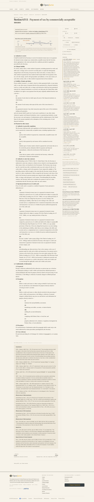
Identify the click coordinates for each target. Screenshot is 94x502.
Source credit (66, 79)
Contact (30, 498)
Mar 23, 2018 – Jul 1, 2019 (68, 81)
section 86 (46, 401)
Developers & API (68, 477)
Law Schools (45, 486)
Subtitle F (26, 14)
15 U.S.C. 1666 (38, 196)
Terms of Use (54, 498)
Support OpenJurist (74, 485)
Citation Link (70, 37)
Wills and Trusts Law (72, 186)
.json (20, 463)
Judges (27, 9)
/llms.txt (66, 479)
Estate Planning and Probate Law (69, 172)
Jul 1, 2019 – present (67, 59)
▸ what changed (66, 78)
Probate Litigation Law (67, 179)
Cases (11, 9)
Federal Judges (45, 482)
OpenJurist (16, 14)
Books (42, 9)
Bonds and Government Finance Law (70, 170)
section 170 (37, 213)
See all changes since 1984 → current (69, 159)
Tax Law (64, 186)
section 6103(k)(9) (20, 272)
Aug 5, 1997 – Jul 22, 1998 (69, 113)
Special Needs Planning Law (69, 182)
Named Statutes (45, 487)
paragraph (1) (48, 334)
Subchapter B (38, 14)
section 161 (55, 194)
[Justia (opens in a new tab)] (26, 488)
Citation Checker (46, 493)
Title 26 (21, 14)
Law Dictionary (45, 480)
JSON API (67, 481)
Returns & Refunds (38, 498)
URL (64, 37)
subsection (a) (19, 188)
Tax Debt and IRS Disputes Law (69, 184)
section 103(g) (35, 238)
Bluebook (77, 37)
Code (16, 9)
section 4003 (19, 401)
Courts (21, 9)
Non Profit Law (66, 177)
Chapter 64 (31, 14)
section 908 (55, 222)
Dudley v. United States (40, 31)
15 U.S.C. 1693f (42, 224)
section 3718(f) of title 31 (30, 161)
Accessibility (23, 498)
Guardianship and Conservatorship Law (71, 175)
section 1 (23, 408)
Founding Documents (47, 489)
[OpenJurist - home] (47, 5)
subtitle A (51, 169)
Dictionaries (34, 9)
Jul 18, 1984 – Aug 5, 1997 (69, 129)
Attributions (46, 498)
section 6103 (49, 415)
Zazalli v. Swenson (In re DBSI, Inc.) (33, 33)
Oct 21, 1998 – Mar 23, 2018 (69, 91)
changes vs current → (74, 87)
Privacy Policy (61, 498)
